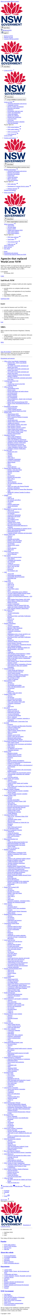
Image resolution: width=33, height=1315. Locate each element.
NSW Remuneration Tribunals (12, 1102)
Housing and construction (14, 117)
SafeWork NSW (5, 298)
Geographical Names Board (11, 923)
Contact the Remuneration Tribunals (17, 1105)
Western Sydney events (13, 810)
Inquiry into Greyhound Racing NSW (17, 402)
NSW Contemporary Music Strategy (17, 985)
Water (9, 1066)
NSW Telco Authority (10, 1029)
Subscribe (10, 1143)
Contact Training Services (14, 409)
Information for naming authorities (16, 935)
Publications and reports (13, 516)
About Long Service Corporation (16, 1089)
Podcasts (9, 956)
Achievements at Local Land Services (17, 962)
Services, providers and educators (16, 1131)
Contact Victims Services (14, 1026)
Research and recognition (14, 542)
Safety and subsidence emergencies (16, 439)
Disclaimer (7, 1260)
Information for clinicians (14, 812)
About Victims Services (13, 1024)
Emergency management (14, 1036)
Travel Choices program (13, 673)
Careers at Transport (12, 679)
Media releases (11, 462)
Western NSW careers (13, 545)
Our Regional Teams (13, 828)
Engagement (10, 976)
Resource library (11, 955)
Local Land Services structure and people (18, 958)
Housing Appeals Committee (11, 789)
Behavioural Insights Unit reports (16, 845)
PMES (9, 650)
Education (6, 1279)
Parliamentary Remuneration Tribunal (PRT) (19, 1107)
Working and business (11, 169)
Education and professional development (18, 806)
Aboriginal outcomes (13, 750)
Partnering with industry (13, 995)
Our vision (10, 587)
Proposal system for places (14, 926)
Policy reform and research (14, 827)
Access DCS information (14, 515)
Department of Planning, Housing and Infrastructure (18, 741)
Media (9, 507)
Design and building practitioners (16, 872)
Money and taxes (12, 178)
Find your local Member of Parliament (14, 1297)
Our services (10, 683)
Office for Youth (8, 1178)
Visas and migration (12, 123)
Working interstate (12, 1098)
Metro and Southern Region (14, 1148)
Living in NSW (9, 102)
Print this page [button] (18, 1186)
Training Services (12, 408)
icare (2, 322)
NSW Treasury (8, 903)
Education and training (13, 108)
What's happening (10, 224)
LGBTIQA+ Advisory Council (15, 635)
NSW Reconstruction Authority (12, 1139)
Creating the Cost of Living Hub (16, 384)
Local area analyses (12, 777)
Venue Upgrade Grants (13, 989)
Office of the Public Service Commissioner (18, 658)
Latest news (10, 997)
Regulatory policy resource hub (15, 1004)
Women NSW (8, 412)
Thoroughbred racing (13, 388)
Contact (9, 497)
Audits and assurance (13, 1069)
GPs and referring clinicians (14, 483)
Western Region (11, 1145)
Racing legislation (12, 394)
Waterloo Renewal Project (14, 756)
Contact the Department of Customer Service (19, 528)
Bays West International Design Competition (19, 1152)
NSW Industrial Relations (14, 646)
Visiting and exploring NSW (15, 230)
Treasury (6, 1288)
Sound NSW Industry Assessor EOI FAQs (18, 983)
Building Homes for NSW (14, 754)
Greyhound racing (12, 393)
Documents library (12, 907)
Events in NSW (11, 228)
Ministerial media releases (14, 738)
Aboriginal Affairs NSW (10, 815)
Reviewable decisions (13, 879)
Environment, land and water (15, 111)
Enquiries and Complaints (14, 834)
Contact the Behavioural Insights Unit (17, 842)
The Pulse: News (12, 804)
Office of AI (10, 619)
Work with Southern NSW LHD (16, 702)
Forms (9, 759)
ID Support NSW (8, 1114)
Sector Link (10, 640)
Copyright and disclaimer (14, 715)
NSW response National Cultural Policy (18, 608)
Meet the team (11, 821)
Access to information (13, 613)
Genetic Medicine (12, 813)
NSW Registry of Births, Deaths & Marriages (16, 1169)
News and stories (12, 781)
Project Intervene (11, 878)
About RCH (10, 831)
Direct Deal (10, 1158)
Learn (9, 1121)
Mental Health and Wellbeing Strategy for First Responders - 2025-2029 (18, 648)
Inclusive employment (13, 504)
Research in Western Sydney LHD (16, 801)
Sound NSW (7, 977)
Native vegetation (12, 1071)
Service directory (11, 466)
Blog (8, 840)
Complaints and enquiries (14, 560)
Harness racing (11, 390)
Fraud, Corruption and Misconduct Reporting (19, 726)
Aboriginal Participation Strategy (16, 655)
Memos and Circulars (13, 629)
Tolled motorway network (14, 1160)
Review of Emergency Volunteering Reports (19, 644)
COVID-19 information (13, 460)
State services (7, 1247)
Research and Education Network (16, 807)
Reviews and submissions (14, 1006)
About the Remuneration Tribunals (16, 1104)
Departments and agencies (8, 358)
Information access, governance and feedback (19, 744)
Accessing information (13, 564)
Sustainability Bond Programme (15, 576)
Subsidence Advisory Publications (16, 448)
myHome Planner (12, 385)
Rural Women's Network (14, 426)
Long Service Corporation (11, 1087)
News (9, 463)
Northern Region (11, 1149)
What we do (10, 498)
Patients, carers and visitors (14, 469)
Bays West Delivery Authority (12, 1151)
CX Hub (9, 382)
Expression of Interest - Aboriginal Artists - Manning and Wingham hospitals (18, 901)
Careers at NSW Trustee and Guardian (17, 783)
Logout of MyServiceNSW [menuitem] (11, 39)
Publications (10, 1033)
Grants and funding (12, 114)
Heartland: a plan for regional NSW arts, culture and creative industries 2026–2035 (18, 606)
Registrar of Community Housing (13, 830)
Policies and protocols (13, 711)
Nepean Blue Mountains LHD (12, 468)
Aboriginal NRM (12, 1068)
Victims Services (8, 1023)
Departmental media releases (15, 739)
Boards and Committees (10, 1299)
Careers (9, 503)
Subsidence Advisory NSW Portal (16, 442)
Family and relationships (13, 112)
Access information (12, 506)
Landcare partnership (13, 967)
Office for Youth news (13, 1182)
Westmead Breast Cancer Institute (13, 1014)
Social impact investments (14, 575)
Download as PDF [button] (7, 1186)
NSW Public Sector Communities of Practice (19, 664)
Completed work (11, 1065)
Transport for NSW (9, 668)
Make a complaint (12, 732)
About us (9, 456)
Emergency (10, 109)
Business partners (12, 1173)
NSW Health (7, 551)
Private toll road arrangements (15, 1161)
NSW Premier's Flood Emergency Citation (18, 653)
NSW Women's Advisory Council (16, 427)
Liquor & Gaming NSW (13, 727)
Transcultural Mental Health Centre (13, 1042)
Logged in (5, 33)
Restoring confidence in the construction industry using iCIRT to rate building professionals (18, 882)
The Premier (7, 1294)
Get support (10, 1122)
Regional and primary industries (15, 121)
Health (6, 1280)
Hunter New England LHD (11, 887)
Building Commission (10, 849)
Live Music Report (12, 982)
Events (9, 485)
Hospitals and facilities (13, 471)
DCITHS (6, 723)
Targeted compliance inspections (16, 863)
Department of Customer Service (13, 509)
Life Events (10, 120)
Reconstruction (11, 1142)
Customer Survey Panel (13, 522)
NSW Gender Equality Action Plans (17, 430)
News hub (10, 855)
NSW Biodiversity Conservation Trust (17, 721)
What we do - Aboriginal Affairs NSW (17, 816)
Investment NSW (8, 1072)
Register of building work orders (16, 860)
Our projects (10, 917)
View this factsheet (6, 351)
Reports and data (11, 659)
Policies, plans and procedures (15, 736)
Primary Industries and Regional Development (16, 1285)
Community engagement (14, 459)
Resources (10, 569)
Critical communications (13, 1038)
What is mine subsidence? (14, 436)
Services (9, 453)
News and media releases (14, 949)
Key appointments (12, 397)
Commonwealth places (13, 1096)
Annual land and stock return (15, 961)
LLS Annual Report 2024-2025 (15, 964)
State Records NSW (12, 729)
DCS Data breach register (14, 524)
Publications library (12, 1060)
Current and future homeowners (15, 869)
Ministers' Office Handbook (14, 628)
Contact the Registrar (13, 833)
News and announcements (14, 557)
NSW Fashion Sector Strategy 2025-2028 (18, 599)
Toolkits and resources (13, 423)
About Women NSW (13, 414)
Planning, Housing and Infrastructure (14, 1282)
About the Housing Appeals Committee (18, 790)
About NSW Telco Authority (15, 1035)
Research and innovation (14, 477)
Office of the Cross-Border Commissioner (15, 361)
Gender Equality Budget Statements (17, 911)
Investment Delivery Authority (15, 1081)
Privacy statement (12, 717)
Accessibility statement (10, 1257)
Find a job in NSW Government (12, 1300)
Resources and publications (14, 873)
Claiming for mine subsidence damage (17, 441)
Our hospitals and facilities (14, 685)
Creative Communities (13, 604)
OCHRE (9, 825)
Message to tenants (12, 753)
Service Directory (12, 554)
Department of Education (11, 406)
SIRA (2, 342)
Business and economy (13, 172)
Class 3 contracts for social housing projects (19, 772)
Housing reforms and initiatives (15, 760)
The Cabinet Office (9, 610)
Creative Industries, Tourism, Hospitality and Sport (17, 1275)
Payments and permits (13, 946)
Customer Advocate (12, 1157)
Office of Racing (8, 387)
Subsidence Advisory (9, 435)
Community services (12, 105)
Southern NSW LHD (9, 694)
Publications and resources (14, 920)
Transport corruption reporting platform (17, 674)
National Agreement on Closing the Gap (18, 822)
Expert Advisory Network (14, 643)
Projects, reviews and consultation (16, 908)
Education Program (12, 1018)
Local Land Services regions (15, 947)
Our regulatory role (12, 570)
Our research (10, 894)
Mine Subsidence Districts (14, 438)
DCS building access (13, 519)
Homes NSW (7, 751)
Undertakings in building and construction (18, 867)
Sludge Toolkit (11, 846)
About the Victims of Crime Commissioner (18, 1164)
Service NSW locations (10, 1246)
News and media (11, 1001)
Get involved (10, 475)
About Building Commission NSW (16, 852)
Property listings (11, 973)
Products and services (13, 1172)
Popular (3, 1241)
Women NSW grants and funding (16, 421)
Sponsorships (11, 1084)
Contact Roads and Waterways (15, 670)
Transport (6, 1286)
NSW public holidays (13, 231)
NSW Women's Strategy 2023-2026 (17, 424)
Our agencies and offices (14, 500)
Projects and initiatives (13, 512)
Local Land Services (9, 940)
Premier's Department (10, 623)
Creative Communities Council (15, 595)
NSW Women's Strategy (13, 415)
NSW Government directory (11, 1263)
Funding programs (12, 396)
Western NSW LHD (9, 534)
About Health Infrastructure (14, 994)
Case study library (12, 953)
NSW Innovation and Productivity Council (18, 1080)
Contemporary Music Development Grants (18, 986)
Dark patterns (11, 558)
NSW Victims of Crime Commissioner (14, 1163)
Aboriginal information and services (17, 103)
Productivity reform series (14, 1003)
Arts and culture (11, 227)
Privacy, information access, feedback (17, 592)
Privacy (9, 465)
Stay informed (11, 561)
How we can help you (13, 848)
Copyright (6, 1258)
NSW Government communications (13, 1303)
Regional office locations (14, 944)
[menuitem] (8, 36)
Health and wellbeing (13, 115)
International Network (13, 1078)
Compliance (10, 1092)
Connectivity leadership (13, 1030)
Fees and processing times (14, 1176)
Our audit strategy (12, 864)
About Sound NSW (12, 979)
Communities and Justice (10, 1274)
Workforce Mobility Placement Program (18, 641)
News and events (12, 1083)
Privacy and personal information (16, 530)
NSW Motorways (9, 1154)
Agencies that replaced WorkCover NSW (15, 411)
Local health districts (12, 552)
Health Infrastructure (9, 992)
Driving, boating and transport (15, 106)
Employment (10, 175)
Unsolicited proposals (10, 1305)
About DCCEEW (12, 709)
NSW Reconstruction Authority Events (17, 1146)
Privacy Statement (12, 1116)
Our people (10, 501)
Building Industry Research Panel (16, 866)
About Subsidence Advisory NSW (16, 445)
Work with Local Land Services (15, 959)
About (9, 925)
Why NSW (10, 1074)
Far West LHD (8, 450)
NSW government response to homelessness (19, 762)
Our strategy (10, 1090)
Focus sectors (11, 1075)
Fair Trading (7, 555)
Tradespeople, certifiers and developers (17, 870)
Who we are (10, 510)
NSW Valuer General (13, 742)
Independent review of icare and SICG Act (18, 634)
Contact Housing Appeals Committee (17, 793)
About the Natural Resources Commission (18, 1059)
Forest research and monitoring (15, 1062)
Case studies (10, 1032)
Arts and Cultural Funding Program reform (18, 593)
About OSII (10, 573)
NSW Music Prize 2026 (13, 991)
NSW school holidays (13, 233)
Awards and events (12, 420)
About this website (7, 1252)
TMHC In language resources (15, 1056)
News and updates (12, 922)
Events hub (10, 1127)
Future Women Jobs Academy (15, 429)
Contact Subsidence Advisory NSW (17, 447)
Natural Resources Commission (12, 1057)
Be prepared (10, 1125)
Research (9, 910)
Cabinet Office (8, 1269)
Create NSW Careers (13, 589)
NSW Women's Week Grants (15, 432)
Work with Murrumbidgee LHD (16, 686)
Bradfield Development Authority (13, 914)
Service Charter (11, 792)
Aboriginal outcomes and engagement (17, 965)
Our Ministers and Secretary (14, 748)
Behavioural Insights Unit (11, 839)
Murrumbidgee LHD (9, 680)
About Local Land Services (14, 941)
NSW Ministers (8, 1295)
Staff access (10, 549)
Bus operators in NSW (13, 677)
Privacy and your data (13, 566)
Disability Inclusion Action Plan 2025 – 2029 (19, 656)
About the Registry (12, 1170)
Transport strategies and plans (15, 671)
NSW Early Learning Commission (13, 1128)
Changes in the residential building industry (19, 858)
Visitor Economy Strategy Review (16, 730)
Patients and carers (12, 451)
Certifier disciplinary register (15, 861)
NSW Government (7, 1291)
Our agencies (10, 513)
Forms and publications (13, 1027)
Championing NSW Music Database (17, 988)
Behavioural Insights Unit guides (16, 843)
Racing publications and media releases (17, 391)
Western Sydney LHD (10, 795)
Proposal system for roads (14, 928)
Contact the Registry (12, 1175)
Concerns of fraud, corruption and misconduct (19, 533)
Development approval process (15, 444)
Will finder (10, 784)
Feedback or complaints (13, 763)
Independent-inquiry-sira (14, 531)
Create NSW (7, 581)
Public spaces (11, 747)
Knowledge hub (11, 578)
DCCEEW (7, 708)
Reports (9, 837)
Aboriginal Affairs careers (14, 819)
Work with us (11, 457)
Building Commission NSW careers (17, 854)
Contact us (10, 563)
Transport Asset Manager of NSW (16, 676)
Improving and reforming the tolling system (19, 1155)
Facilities (9, 454)
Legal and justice (11, 118)
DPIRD (6, 495)
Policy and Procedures (13, 836)
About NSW (10, 225)
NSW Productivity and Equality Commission (16, 998)
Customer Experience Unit (11, 381)
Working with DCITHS (13, 735)
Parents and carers (12, 1130)
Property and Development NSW (13, 968)
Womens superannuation (14, 433)
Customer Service (9, 1277)
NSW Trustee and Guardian (11, 778)
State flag (6, 1249)
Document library (12, 1009)
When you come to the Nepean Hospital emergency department (18, 487)
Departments (5, 1266)
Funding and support (13, 980)
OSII (5, 572)
